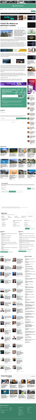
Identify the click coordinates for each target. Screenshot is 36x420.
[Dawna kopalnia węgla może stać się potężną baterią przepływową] (28, 119)
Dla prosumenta (19, 9)
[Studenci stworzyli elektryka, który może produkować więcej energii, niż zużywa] (28, 99)
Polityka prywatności (29, 407)
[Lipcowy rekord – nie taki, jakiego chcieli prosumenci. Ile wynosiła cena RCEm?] (31, 161)
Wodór (19, 415)
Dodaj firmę (27, 228)
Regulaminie (3, 105)
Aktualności (10, 407)
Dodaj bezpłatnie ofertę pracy (22, 251)
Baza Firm (6, 9)
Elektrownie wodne (23, 216)
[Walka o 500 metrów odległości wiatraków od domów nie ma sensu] (28, 137)
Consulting (16, 216)
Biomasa (9, 216)
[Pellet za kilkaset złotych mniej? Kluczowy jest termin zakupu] (28, 129)
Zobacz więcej (32, 228)
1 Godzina (32, 188)
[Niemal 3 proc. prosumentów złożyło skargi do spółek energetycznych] (22, 161)
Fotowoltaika (3, 217)
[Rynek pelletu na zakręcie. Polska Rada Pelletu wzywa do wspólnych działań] (28, 115)
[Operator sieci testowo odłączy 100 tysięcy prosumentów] (4, 150)
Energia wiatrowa (30, 216)
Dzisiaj (12, 191)
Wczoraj (5, 191)
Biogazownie (2, 216)
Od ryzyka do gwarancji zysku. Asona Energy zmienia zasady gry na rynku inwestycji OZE (10, 13)
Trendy (19, 408)
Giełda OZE (14, 9)
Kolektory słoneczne (17, 217)
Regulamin (9, 115)
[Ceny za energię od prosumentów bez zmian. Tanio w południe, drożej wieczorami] (31, 172)
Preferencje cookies (29, 412)
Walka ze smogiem (20, 414)
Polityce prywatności (7, 105)
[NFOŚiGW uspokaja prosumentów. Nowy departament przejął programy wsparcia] (22, 172)
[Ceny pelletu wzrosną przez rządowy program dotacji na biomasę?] (28, 133)
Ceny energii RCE (25, 9)
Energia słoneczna (20, 409)
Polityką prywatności (20, 115)
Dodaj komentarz (19, 118)
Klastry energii (10, 217)
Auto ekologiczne (20, 411)
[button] (29, 11)
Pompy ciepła (23, 217)
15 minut (29, 188)
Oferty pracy (10, 9)
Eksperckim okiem (30, 9)
